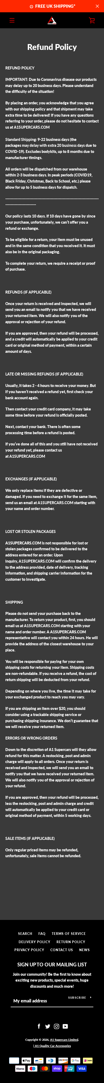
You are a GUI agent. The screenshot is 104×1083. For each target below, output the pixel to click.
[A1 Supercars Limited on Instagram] (56, 1026)
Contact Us (61, 950)
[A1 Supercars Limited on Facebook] (39, 1026)
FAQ (42, 934)
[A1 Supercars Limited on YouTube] (65, 1026)
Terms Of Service (69, 934)
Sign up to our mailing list (52, 964)
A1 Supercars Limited (64, 1039)
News (84, 950)
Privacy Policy (29, 950)
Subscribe (77, 997)
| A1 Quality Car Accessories (52, 1046)
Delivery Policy (34, 942)
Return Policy (71, 942)
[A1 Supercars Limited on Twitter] (47, 1026)
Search (25, 934)
